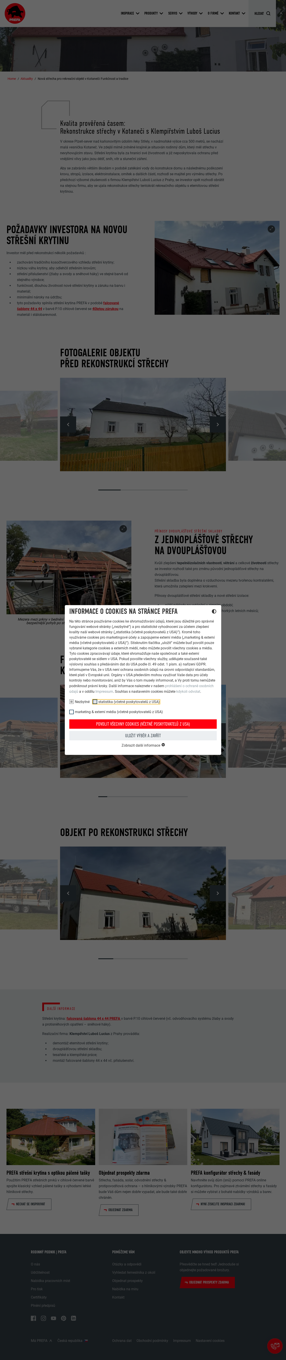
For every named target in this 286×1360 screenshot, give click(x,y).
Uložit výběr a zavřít (143, 736)
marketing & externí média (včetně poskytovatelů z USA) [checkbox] (119, 712)
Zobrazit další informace (141, 745)
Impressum (104, 691)
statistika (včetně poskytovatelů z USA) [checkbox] (129, 702)
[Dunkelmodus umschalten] (214, 612)
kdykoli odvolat (188, 691)
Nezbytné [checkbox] (82, 702)
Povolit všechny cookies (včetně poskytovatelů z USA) (143, 724)
